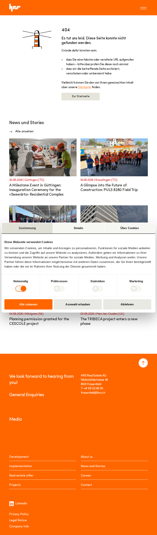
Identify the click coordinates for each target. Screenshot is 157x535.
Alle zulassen (28, 304)
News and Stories (93, 466)
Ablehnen (127, 304)
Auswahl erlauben (77, 304)
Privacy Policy (19, 514)
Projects (15, 485)
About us (87, 457)
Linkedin (21, 503)
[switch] (59, 289)
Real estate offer (21, 475)
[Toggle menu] (144, 7)
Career (86, 475)
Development (19, 457)
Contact (86, 485)
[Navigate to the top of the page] (143, 363)
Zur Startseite (81, 96)
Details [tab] (78, 228)
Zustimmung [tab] (27, 228)
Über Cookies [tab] (129, 228)
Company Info (19, 526)
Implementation (20, 466)
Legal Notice (18, 520)
